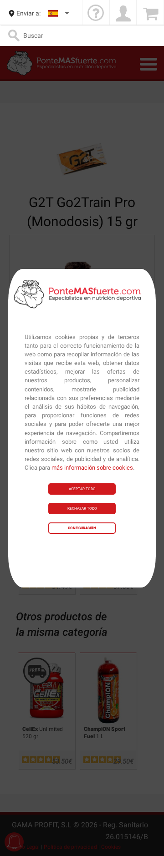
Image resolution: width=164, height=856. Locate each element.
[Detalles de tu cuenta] (123, 13)
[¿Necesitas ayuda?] (95, 13)
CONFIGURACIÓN (82, 528)
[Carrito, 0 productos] (150, 13)
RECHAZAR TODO (82, 509)
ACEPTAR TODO (82, 489)
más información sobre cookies (92, 467)
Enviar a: (28, 13)
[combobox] (59, 13)
